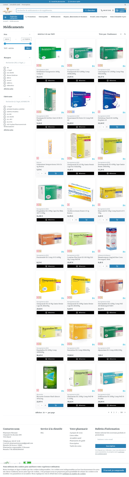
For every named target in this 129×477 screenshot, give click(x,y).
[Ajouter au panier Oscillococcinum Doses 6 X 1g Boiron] (86, 219)
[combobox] (49, 10)
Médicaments (56, 17)
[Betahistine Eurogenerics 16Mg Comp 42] (50, 53)
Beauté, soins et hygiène (98, 17)
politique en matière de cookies (74, 474)
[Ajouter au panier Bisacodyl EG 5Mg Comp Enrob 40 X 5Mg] (117, 219)
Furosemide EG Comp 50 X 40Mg (49, 257)
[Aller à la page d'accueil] (7, 10)
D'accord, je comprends (114, 470)
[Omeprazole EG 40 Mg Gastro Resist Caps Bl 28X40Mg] (50, 285)
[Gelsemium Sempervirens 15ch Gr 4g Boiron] (50, 145)
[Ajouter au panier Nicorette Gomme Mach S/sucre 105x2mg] (55, 405)
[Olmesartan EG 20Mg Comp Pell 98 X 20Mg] (80, 377)
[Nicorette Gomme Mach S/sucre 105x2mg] (50, 377)
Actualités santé (15, 4)
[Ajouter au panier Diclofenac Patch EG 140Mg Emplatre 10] (117, 127)
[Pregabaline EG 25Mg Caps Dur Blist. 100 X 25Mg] (50, 192)
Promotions (31, 17)
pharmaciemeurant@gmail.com (21, 443)
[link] (109, 412)
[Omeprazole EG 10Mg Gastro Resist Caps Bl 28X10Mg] (80, 285)
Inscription (110, 446)
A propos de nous (76, 433)
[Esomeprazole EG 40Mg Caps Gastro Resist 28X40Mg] (111, 145)
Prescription (26, 4)
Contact (5, 4)
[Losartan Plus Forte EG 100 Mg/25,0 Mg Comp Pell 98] (80, 238)
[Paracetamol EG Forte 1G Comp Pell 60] (80, 99)
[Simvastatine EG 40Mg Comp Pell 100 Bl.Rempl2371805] (111, 285)
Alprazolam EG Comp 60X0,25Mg (110, 350)
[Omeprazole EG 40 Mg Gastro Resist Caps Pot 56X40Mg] (80, 145)
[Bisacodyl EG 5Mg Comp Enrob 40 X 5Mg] (111, 192)
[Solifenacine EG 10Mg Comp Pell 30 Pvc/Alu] (111, 377)
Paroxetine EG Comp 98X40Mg (78, 350)
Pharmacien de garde (77, 441)
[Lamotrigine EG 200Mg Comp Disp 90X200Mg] (111, 53)
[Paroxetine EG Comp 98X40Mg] (80, 331)
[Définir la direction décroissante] (125, 34)
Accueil (5, 21)
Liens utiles (74, 435)
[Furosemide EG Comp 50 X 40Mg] (50, 238)
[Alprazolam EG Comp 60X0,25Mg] (111, 331)
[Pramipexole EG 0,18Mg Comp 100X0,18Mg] (80, 53)
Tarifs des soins (75, 446)
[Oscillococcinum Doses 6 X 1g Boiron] (80, 192)
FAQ (42, 433)
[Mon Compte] (113, 10)
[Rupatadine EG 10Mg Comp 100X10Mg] (50, 331)
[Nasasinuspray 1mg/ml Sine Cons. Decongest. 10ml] (111, 238)
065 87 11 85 (16, 441)
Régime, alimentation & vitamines (75, 17)
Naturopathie (43, 17)
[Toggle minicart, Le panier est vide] (117, 10)
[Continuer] (124, 412)
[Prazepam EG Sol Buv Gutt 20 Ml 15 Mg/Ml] (50, 99)
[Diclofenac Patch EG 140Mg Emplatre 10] (111, 99)
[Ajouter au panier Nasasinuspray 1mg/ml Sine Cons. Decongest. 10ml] (117, 266)
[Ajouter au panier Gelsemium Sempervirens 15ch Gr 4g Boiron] (55, 173)
